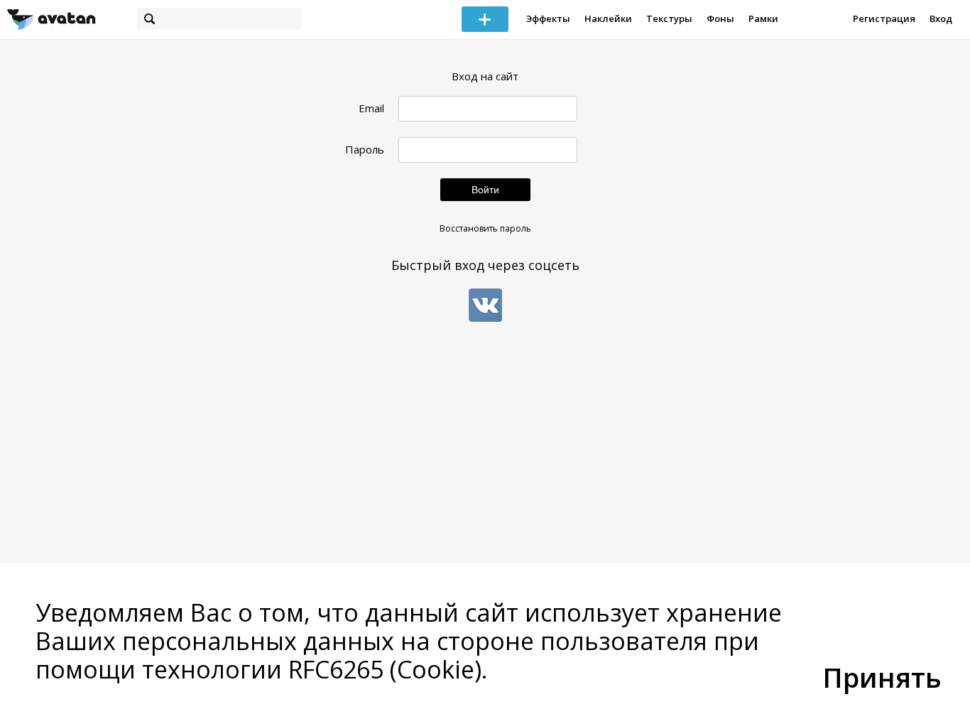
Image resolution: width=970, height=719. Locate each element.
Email (371, 108)
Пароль (364, 149)
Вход (941, 18)
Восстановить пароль (485, 228)
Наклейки (608, 18)
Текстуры (669, 18)
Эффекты (548, 18)
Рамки (763, 18)
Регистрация (884, 18)
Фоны (720, 18)
